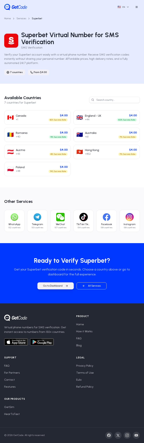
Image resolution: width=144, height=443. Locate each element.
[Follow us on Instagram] (127, 435)
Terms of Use (85, 372)
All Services (94, 285)
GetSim (9, 407)
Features (9, 386)
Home (7, 18)
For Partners (12, 372)
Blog (79, 345)
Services (21, 18)
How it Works (84, 331)
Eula (78, 379)
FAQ (78, 338)
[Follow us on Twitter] (118, 435)
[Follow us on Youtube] (136, 435)
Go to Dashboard (53, 285)
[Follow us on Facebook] (108, 435)
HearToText (12, 414)
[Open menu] (136, 7)
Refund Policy (84, 386)
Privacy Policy (84, 365)
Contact (9, 379)
